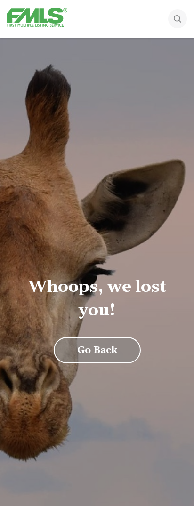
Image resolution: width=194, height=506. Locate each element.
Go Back (97, 350)
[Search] (177, 19)
